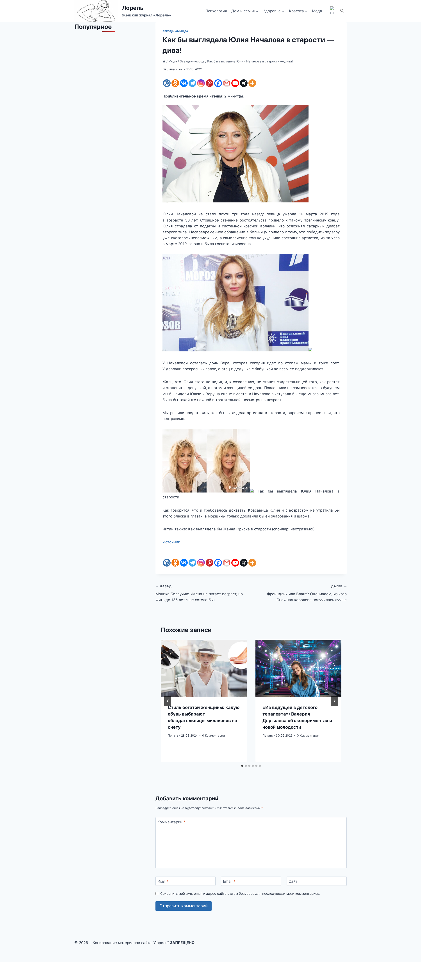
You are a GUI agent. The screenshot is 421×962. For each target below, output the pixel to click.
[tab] (242, 766)
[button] (342, 11)
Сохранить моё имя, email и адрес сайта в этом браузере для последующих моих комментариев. (240, 893)
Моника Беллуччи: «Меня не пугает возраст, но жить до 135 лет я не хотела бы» (199, 593)
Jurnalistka (174, 69)
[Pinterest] (209, 83)
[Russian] (333, 11)
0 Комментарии (213, 735)
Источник (171, 542)
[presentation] (204, 668)
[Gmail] (226, 83)
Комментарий (171, 822)
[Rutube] (244, 83)
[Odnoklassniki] (175, 83)
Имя (162, 881)
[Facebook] (218, 83)
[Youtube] (235, 83)
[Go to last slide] (167, 701)
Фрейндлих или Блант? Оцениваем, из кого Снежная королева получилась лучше (307, 593)
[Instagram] (201, 83)
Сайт (293, 881)
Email (229, 881)
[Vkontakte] (184, 83)
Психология (216, 11)
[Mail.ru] (167, 83)
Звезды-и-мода (175, 31)
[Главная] (164, 61)
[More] (252, 83)
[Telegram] (192, 83)
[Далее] (334, 701)
